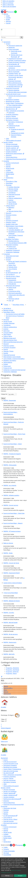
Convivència (6, 325)
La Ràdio (5, 834)
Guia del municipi (8, 821)
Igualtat (5, 353)
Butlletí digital (7, 838)
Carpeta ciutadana (8, 797)
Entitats (5, 364)
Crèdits (5, 847)
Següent (8, 728)
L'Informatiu (7, 836)
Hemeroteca (7, 842)
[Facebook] (2, 11)
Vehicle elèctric (7, 362)
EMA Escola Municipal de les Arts (13, 342)
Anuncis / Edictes (8, 778)
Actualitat (4, 825)
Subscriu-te (4, 741)
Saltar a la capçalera (8, 1)
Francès (8, 23)
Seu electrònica (7, 773)
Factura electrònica (9, 802)
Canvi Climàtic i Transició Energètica (13, 359)
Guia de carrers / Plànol (10, 819)
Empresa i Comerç (8, 346)
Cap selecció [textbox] (12, 394)
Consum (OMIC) (8, 332)
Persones (6, 319)
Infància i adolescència (10, 327)
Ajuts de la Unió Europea (10, 771)
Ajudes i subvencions (9, 795)
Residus (5, 814)
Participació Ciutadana (10, 765)
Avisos (5, 690)
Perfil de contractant (9, 780)
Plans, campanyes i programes (12, 775)
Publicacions (7, 694)
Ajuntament (4, 758)
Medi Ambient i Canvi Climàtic (12, 357)
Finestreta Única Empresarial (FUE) (13, 804)
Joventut (5, 329)
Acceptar (20, 875)
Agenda (5, 686)
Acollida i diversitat (8, 323)
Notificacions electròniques (11, 799)
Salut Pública (7, 334)
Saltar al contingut (7, 3)
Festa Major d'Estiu (18, 304)
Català (8, 16)
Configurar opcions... (6, 872)
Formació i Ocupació (9, 347)
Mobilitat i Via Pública (9, 360)
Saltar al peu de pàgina (9, 6)
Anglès (8, 19)
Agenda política (8, 688)
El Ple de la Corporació (10, 762)
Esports (5, 349)
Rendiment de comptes (10, 767)
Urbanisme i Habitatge (10, 372)
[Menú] (1, 40)
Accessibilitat (7, 855)
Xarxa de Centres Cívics (10, 340)
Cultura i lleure (7, 336)
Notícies (5, 692)
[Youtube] (5, 11)
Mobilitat (6, 810)
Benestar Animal (8, 310)
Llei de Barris (7, 308)
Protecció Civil (7, 368)
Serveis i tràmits (5, 788)
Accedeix (3, 707)
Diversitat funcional (9, 355)
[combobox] (12, 394)
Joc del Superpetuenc (9, 816)
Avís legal (6, 853)
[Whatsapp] (15, 11)
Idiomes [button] (5, 14)
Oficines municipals (9, 789)
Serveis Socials (7, 321)
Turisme (5, 812)
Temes (6, 304)
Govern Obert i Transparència (12, 769)
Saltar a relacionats (8, 5)
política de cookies (16, 870)
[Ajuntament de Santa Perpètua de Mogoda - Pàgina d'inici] (8, 32)
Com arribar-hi (7, 817)
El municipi (4, 806)
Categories (4, 394)
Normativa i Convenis (9, 782)
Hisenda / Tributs (8, 351)
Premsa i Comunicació (9, 827)
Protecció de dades (9, 851)
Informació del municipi (10, 823)
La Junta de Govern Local (10, 763)
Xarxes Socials (7, 832)
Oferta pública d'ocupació (11, 786)
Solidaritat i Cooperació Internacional (14, 370)
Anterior (3, 728)
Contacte (3, 9)
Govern (5, 760)
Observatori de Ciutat (9, 808)
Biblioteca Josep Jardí (9, 338)
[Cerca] (21, 37)
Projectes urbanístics (9, 776)
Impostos (6, 801)
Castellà (8, 18)
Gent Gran (6, 331)
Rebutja (7, 875)
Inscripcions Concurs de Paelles (15, 314)
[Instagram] (10, 11)
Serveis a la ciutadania (9, 791)
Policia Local (7, 366)
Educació (6, 344)
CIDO (5, 784)
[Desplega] (9, 304)
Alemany (8, 21)
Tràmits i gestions (8, 793)
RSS (4, 840)
